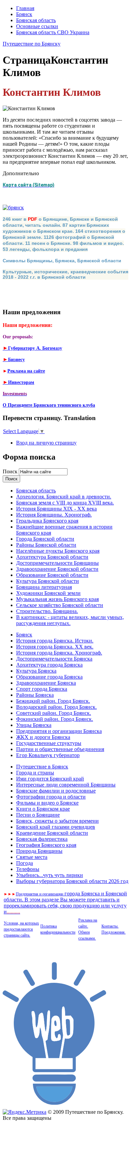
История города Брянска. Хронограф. (59, 653)
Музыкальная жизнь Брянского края (57, 599)
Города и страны (35, 772)
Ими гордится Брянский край (50, 778)
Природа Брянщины (39, 851)
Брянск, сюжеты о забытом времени (57, 821)
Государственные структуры (48, 743)
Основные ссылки (37, 26)
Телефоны (27, 869)
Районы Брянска (35, 695)
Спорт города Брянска (41, 689)
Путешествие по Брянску (31, 44)
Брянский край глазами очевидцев (55, 827)
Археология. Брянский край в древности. (63, 496)
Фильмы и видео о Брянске (47, 803)
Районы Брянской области (46, 545)
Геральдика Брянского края (47, 521)
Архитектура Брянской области (52, 557)
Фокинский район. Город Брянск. (54, 719)
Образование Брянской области (52, 575)
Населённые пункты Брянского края (57, 551)
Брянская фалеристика (42, 839)
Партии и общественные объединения (60, 749)
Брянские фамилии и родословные (56, 791)
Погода (24, 863)
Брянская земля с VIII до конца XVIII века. (65, 502)
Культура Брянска (36, 671)
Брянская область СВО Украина (52, 32)
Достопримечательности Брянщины (57, 563)
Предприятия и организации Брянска (59, 731)
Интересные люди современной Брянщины (66, 785)
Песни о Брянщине (38, 815)
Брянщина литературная (44, 587)
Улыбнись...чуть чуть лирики (49, 875)
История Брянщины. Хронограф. (54, 515)
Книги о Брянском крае (43, 809)
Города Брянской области (45, 539)
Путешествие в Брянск (42, 766)
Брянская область (36, 20)
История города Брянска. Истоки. (54, 640)
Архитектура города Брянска (49, 665)
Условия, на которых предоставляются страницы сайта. (21, 929)
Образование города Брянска (49, 677)
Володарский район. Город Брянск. (56, 707)
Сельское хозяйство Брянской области (59, 605)
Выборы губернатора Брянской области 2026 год (72, 881)
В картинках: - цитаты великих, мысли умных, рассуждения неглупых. (70, 620)
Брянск (24, 14)
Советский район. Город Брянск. (53, 713)
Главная (25, 8)
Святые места (31, 857)
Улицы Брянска (33, 725)
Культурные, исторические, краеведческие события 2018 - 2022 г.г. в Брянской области (65, 274)
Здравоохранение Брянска (46, 683)
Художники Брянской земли (48, 593)
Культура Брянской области (47, 581)
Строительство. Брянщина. (47, 611)
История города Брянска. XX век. (54, 647)
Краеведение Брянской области (52, 833)
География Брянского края (46, 845)
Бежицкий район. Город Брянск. (53, 701)
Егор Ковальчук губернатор (48, 755)
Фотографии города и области (51, 797)
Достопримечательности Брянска (54, 659)
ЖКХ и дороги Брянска (43, 737)
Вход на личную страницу (46, 443)
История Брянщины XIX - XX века (56, 508)
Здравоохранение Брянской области (57, 569)
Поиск (11, 471)
